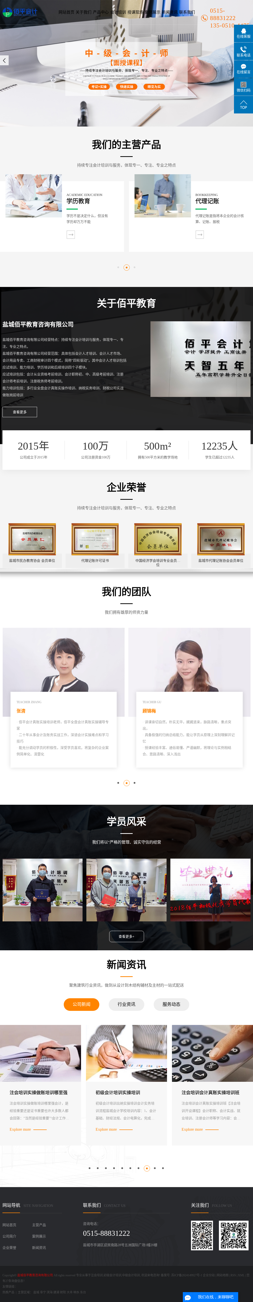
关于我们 (83, 12)
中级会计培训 (131, 1275)
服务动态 (171, 1004)
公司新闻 (81, 1004)
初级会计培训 (112, 1275)
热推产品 (8, 1292)
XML (241, 1275)
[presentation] (4, 60)
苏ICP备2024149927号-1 (186, 1275)
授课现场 (135, 12)
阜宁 (43, 1292)
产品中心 (101, 12)
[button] (118, 267)
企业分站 (209, 1275)
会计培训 (118, 12)
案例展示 (152, 12)
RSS (233, 1275)
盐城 (36, 1292)
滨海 (50, 1292)
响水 (76, 1292)
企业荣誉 (9, 1248)
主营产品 (39, 1225)
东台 (83, 1292)
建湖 (56, 1292)
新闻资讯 (170, 12)
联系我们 (187, 12)
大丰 (70, 1292)
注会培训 (97, 1275)
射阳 (63, 1292)
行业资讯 (126, 1004)
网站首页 (66, 12)
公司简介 (9, 1236)
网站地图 (223, 1275)
